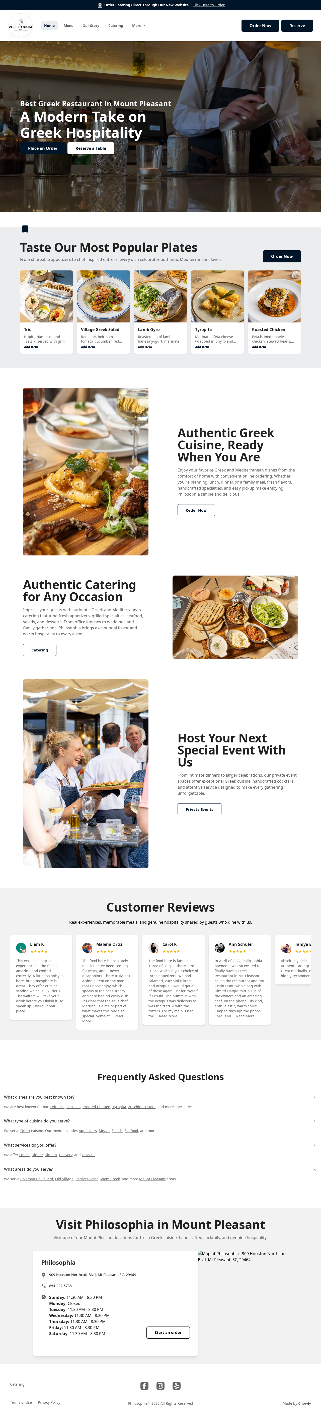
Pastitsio (73, 1106)
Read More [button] (168, 1016)
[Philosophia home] (20, 25)
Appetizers (88, 1130)
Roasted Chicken (96, 1106)
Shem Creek (110, 1178)
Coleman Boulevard (36, 1178)
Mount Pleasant (152, 1178)
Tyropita (119, 1106)
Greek (25, 1130)
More (136, 25)
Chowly (304, 1403)
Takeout (88, 1154)
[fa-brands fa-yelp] (177, 1386)
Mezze (104, 1130)
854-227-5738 (60, 1285)
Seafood (131, 1130)
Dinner (37, 1154)
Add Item (31, 347)
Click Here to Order (209, 5)
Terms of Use (21, 1402)
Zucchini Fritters (141, 1106)
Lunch (24, 1154)
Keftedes (57, 1106)
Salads (117, 1130)
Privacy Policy (49, 1402)
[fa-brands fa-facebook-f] (144, 1386)
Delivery (65, 1154)
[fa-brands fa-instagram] (160, 1386)
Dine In (51, 1154)
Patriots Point (86, 1178)
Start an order (168, 1332)
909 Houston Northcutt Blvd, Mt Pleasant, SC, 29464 (92, 1274)
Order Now (260, 25)
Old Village (64, 1178)
